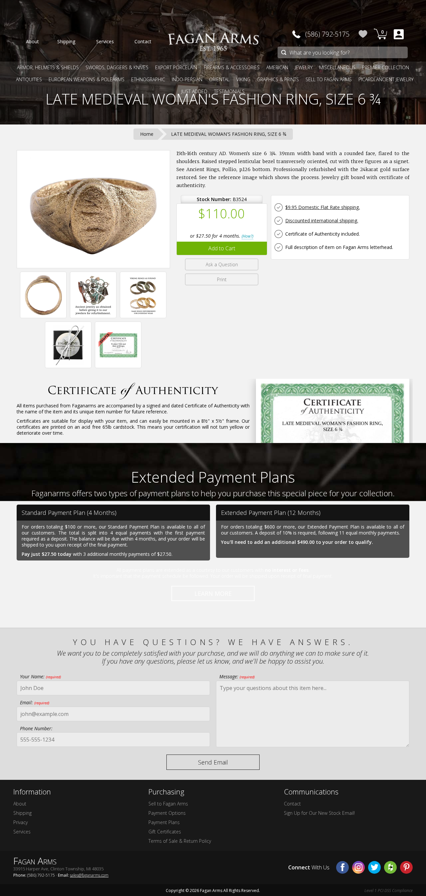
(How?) (247, 236)
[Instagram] (358, 867)
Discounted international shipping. (321, 220)
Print (222, 279)
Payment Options (167, 813)
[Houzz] (390, 867)
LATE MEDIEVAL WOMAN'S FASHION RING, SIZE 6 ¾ (213, 99)
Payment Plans (164, 822)
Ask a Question (222, 264)
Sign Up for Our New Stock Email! (319, 813)
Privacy (20, 822)
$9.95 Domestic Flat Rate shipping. (322, 207)
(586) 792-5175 (327, 34)
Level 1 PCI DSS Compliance (388, 890)
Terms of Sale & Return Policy (179, 841)
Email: (34, 702)
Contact (292, 803)
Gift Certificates (164, 831)
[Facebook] (342, 867)
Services (22, 831)
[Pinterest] (406, 867)
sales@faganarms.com (89, 875)
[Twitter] (374, 867)
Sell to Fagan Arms (168, 803)
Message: (237, 676)
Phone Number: (36, 728)
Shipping (22, 813)
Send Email (213, 762)
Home (146, 134)
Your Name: (40, 676)
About (19, 803)
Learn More (213, 593)
